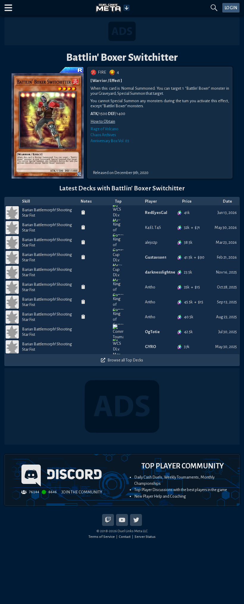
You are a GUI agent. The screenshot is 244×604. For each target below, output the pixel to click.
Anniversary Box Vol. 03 (109, 141)
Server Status (145, 537)
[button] (8, 8)
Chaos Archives (103, 135)
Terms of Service (101, 537)
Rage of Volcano (104, 129)
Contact (125, 537)
